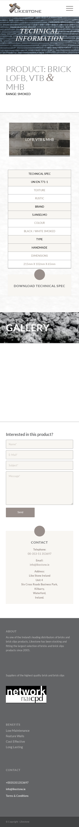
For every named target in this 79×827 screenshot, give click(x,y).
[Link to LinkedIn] (64, 821)
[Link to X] (46, 821)
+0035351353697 (17, 782)
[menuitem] (67, 8)
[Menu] (67, 8)
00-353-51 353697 (39, 553)
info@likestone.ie (39, 564)
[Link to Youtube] (58, 821)
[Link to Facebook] (52, 821)
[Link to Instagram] (70, 821)
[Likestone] (33, 8)
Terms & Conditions (17, 795)
